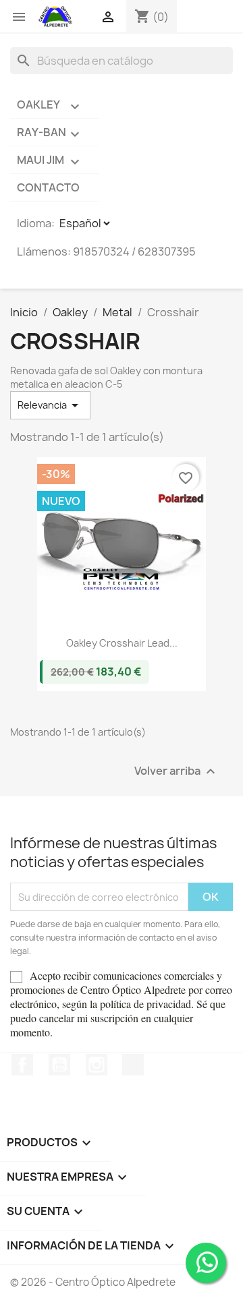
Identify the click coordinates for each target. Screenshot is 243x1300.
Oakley (50, 106)
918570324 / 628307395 (134, 251)
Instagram (96, 1064)
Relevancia (50, 405)
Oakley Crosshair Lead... (122, 643)
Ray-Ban (50, 133)
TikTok (133, 1064)
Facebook (22, 1064)
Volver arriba (176, 771)
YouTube (59, 1064)
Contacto (48, 187)
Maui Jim (50, 161)
